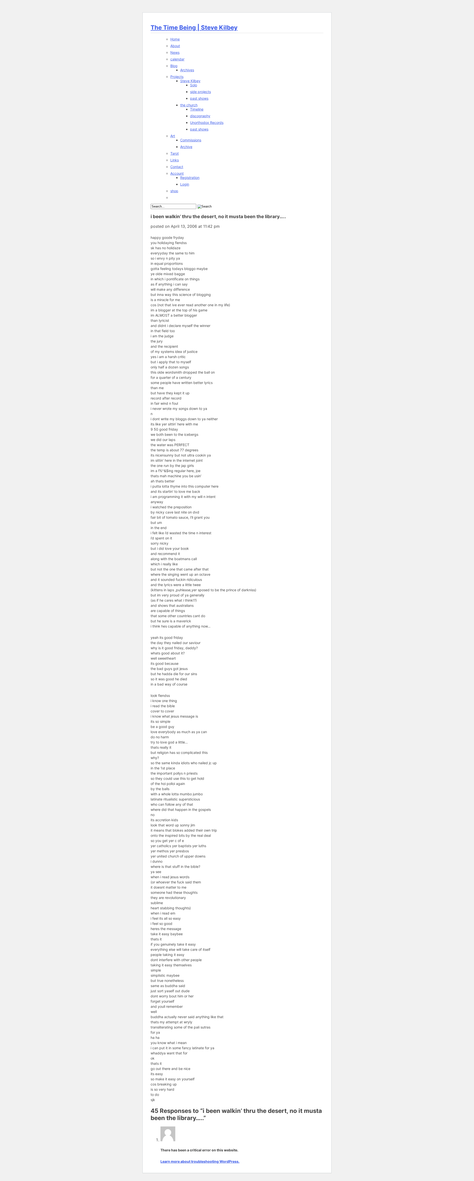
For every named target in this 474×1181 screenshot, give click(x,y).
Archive (186, 147)
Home (175, 39)
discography (200, 116)
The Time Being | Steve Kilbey (194, 27)
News (174, 52)
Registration (189, 177)
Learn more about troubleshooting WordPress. (199, 1161)
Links (174, 160)
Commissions (190, 140)
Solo (193, 85)
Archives (187, 70)
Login (184, 184)
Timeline (196, 109)
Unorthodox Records (206, 122)
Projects (176, 77)
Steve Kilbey (190, 81)
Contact (176, 167)
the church (189, 105)
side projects (200, 92)
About (175, 46)
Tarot (174, 153)
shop (174, 191)
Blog (174, 66)
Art (172, 136)
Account (177, 173)
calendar (177, 59)
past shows (199, 98)
